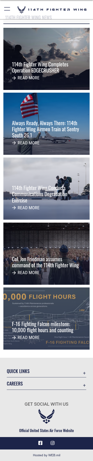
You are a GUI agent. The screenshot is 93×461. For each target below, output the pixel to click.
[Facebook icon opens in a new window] (40, 443)
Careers (15, 383)
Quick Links (18, 371)
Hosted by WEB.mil (46, 455)
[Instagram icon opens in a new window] (52, 443)
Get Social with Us (46, 404)
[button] (7, 9)
